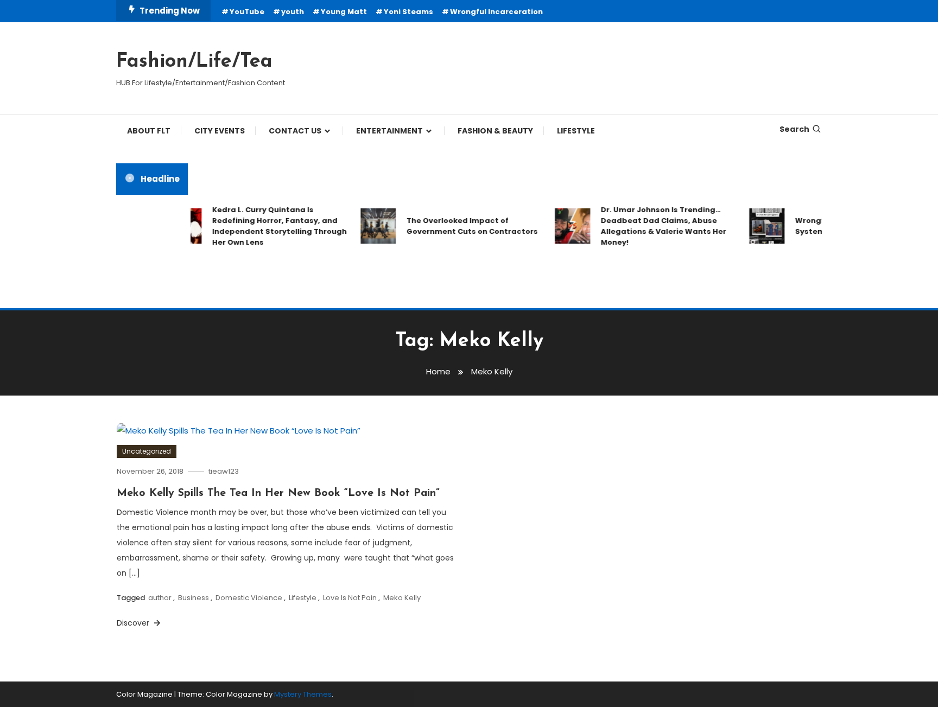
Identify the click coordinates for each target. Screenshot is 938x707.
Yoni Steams (408, 12)
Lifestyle (302, 598)
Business (193, 598)
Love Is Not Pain (350, 598)
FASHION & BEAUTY (495, 130)
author (160, 598)
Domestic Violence (249, 598)
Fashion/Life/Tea (194, 62)
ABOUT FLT (148, 130)
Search (794, 129)
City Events (219, 130)
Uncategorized (146, 451)
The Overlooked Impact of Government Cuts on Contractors (461, 226)
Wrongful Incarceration (496, 12)
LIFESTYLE (576, 130)
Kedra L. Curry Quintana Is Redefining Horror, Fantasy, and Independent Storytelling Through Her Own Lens (268, 226)
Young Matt (344, 12)
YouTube (247, 12)
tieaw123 (223, 471)
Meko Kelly (402, 598)
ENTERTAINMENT (389, 130)
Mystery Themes (303, 694)
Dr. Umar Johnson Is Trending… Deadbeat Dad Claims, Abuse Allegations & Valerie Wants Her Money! (652, 226)
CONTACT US (295, 130)
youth (292, 12)
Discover (134, 622)
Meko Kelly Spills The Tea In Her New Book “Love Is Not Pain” (278, 493)
